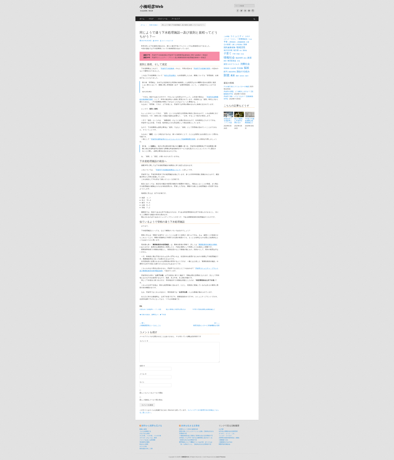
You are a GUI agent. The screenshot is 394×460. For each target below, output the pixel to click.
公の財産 (227, 44)
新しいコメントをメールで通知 (151, 393)
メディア (226, 39)
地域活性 (240, 47)
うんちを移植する (145, 431)
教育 (225, 61)
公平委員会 (239, 44)
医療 (245, 44)
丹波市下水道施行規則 (202, 68)
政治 (245, 58)
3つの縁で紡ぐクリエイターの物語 (236, 86)
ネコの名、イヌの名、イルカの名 (150, 436)
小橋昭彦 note (223, 440)
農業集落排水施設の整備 (208, 244)
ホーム (142, 19)
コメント (144, 341)
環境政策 (226, 68)
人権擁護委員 (241, 42)
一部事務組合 (242, 39)
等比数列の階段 (145, 442)
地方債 (236, 50)
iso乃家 (221, 429)
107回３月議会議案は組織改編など (203, 309)
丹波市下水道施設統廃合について (168, 170)
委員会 (245, 50)
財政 (227, 75)
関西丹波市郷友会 (224, 444)
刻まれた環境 (144, 444)
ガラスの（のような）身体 (148, 438)
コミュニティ (237, 36)
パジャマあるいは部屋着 (147, 440)
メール (143, 374)
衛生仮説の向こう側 (146, 448)
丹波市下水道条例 (167, 68)
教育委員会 (231, 61)
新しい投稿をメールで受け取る (151, 400)
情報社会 (229, 57)
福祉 (246, 68)
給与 (226, 71)
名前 (142, 366)
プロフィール (162, 19)
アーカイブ (176, 19)
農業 (233, 75)
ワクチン (233, 39)
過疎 (237, 76)
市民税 (242, 54)
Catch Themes (220, 457)
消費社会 (245, 63)
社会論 (240, 68)
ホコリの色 (143, 446)
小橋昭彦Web (151, 6)
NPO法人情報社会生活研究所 (228, 431)
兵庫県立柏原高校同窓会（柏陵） (229, 438)
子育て (227, 53)
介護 (247, 42)
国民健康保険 (229, 47)
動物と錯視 (143, 429)
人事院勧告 (232, 42)
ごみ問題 (226, 36)
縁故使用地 (232, 72)
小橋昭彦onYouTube (225, 442)
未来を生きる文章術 (190, 425)
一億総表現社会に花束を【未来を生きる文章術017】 (196, 436)
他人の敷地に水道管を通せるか (176, 309)
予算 (226, 41)
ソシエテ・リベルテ (225, 436)
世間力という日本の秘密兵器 (188, 429)
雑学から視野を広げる (151, 425)
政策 (249, 57)
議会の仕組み (243, 71)
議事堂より (155, 314)
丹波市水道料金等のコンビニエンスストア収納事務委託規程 (173, 139)
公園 (233, 44)
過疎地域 (242, 76)
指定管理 (239, 58)
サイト (142, 382)
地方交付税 (228, 50)
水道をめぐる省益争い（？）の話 (150, 309)
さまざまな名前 (145, 433)
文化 (238, 61)
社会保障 (233, 68)
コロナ (247, 36)
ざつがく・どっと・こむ (227, 433)
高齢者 (246, 76)
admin (156, 41)
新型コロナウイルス (231, 64)
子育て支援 (236, 54)
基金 (240, 50)
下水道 (163, 314)
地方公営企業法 (170, 75)
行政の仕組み (154, 25)
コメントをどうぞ (167, 41)
